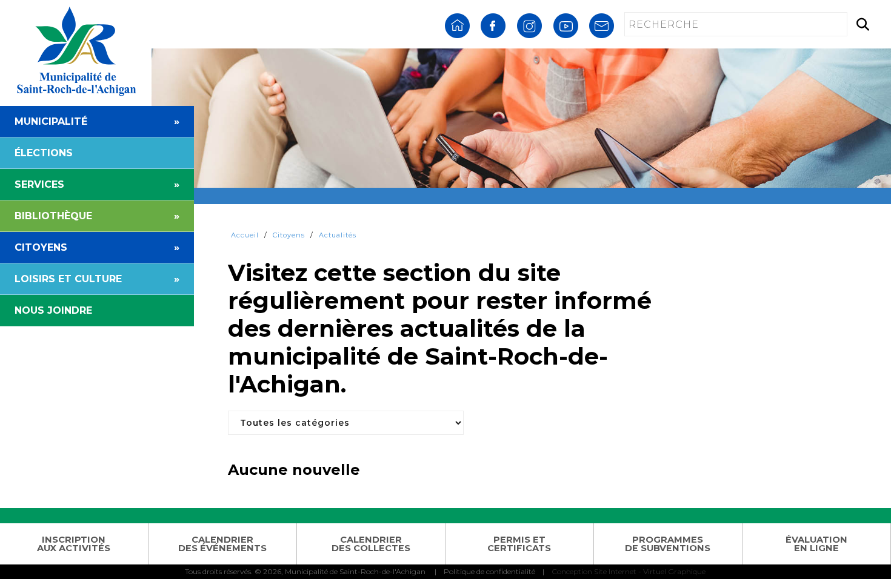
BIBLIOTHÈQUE (97, 216)
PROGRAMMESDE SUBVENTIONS (667, 544)
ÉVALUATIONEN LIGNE (816, 544)
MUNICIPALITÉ (97, 121)
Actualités (337, 235)
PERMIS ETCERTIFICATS (519, 544)
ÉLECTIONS (44, 153)
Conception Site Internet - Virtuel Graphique (629, 571)
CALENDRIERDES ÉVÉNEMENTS (222, 544)
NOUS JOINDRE (53, 310)
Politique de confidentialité (489, 571)
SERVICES (97, 184)
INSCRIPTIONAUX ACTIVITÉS (73, 544)
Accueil (245, 235)
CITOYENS (97, 247)
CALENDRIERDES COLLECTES (371, 544)
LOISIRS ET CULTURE (97, 279)
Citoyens (289, 235)
